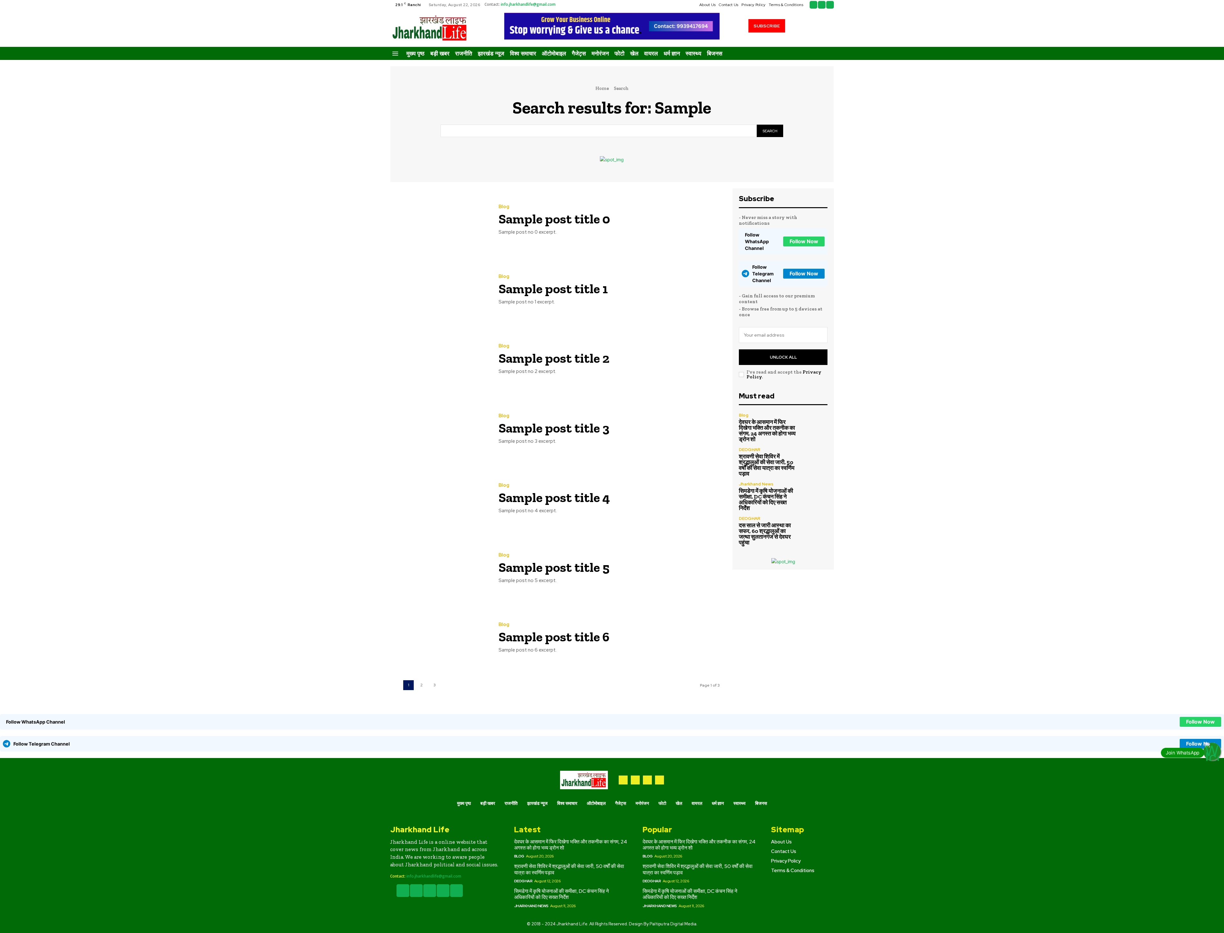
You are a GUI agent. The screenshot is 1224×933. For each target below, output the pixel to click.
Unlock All (783, 357)
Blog (504, 206)
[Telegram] (635, 780)
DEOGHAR (749, 450)
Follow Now (804, 241)
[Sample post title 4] (439, 498)
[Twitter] (822, 5)
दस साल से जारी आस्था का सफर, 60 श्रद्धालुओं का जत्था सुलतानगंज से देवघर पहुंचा (765, 534)
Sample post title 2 (554, 358)
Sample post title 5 (554, 567)
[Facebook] (813, 5)
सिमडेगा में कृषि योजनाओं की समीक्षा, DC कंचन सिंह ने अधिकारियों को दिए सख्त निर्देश (766, 499)
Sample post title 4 (554, 497)
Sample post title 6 (554, 637)
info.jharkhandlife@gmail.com (528, 4)
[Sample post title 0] (439, 220)
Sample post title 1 (553, 289)
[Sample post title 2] (439, 359)
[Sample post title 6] (439, 638)
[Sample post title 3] (439, 429)
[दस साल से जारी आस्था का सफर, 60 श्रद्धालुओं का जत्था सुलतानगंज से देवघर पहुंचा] (814, 529)
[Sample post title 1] (439, 290)
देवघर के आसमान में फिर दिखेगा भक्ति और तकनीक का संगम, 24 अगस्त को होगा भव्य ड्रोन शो (767, 431)
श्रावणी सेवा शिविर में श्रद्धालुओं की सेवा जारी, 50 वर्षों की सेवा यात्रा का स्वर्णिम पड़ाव (766, 465)
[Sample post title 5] (439, 568)
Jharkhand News (756, 484)
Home (602, 88)
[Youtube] (830, 5)
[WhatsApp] (659, 780)
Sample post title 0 (554, 219)
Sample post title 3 (554, 428)
